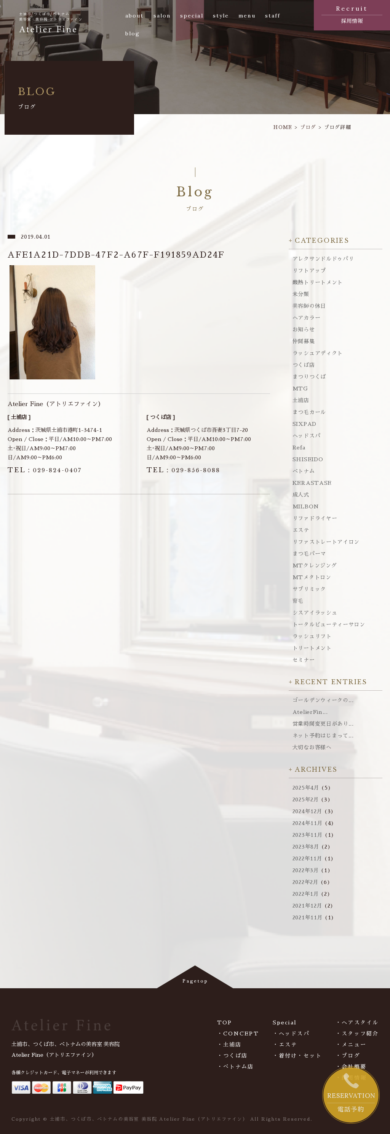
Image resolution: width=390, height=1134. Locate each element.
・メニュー (351, 1044)
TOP (224, 1022)
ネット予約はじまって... (323, 735)
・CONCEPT (238, 1033)
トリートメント (312, 648)
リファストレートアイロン (326, 542)
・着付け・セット (297, 1055)
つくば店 (303, 365)
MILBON (305, 506)
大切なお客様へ (312, 747)
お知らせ (303, 329)
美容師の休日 (309, 306)
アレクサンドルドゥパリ (323, 258)
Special (285, 1022)
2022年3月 (305, 870)
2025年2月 (305, 799)
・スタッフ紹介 (357, 1033)
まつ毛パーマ (309, 553)
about (134, 15)
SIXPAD (304, 424)
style (221, 15)
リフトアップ (309, 270)
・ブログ (348, 1055)
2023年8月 (306, 846)
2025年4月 (306, 787)
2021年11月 (307, 917)
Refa (298, 447)
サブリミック (309, 589)
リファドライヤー (314, 518)
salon (162, 15)
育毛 (298, 601)
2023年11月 (307, 835)
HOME (282, 127)
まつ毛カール (309, 412)
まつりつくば (309, 376)
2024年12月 (307, 811)
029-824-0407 (45, 470)
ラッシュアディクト (317, 353)
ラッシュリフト (312, 636)
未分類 (300, 294)
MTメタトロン (311, 577)
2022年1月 (305, 894)
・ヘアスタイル (357, 1022)
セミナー (303, 660)
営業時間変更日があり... (323, 723)
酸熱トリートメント (317, 282)
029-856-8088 (184, 470)
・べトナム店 (235, 1066)
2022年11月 (307, 858)
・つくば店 (232, 1055)
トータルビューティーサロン (328, 624)
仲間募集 (303, 341)
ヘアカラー (306, 317)
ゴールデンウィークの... (323, 700)
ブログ (308, 127)
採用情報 (352, 14)
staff (273, 15)
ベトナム (303, 471)
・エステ (285, 1044)
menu (246, 15)
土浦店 (300, 400)
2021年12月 (307, 905)
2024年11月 (307, 823)
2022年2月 (305, 882)
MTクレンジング (314, 565)
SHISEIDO (307, 459)
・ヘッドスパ (291, 1033)
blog (132, 33)
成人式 (300, 494)
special (191, 15)
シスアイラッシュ (314, 612)
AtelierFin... (310, 712)
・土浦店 (229, 1044)
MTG (300, 388)
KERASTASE (312, 483)
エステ (300, 530)
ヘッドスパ (306, 435)
